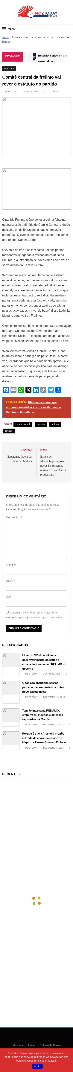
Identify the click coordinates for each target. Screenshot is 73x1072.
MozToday (11, 91)
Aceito (37, 1066)
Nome (11, 564)
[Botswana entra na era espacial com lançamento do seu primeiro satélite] (34, 56)
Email (10, 580)
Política (9, 69)
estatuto (41, 424)
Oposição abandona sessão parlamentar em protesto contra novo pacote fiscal (43, 687)
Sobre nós (17, 1045)
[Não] (68, 1060)
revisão (9, 430)
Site (8, 596)
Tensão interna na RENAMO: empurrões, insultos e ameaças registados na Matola (42, 715)
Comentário (14, 517)
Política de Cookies (51, 1045)
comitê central (23, 424)
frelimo (55, 424)
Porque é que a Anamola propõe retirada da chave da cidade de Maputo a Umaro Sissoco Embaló (44, 738)
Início (5, 37)
